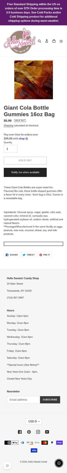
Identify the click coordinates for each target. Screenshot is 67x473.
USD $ (32, 421)
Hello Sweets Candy (37, 462)
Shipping (8, 125)
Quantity (8, 142)
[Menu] (61, 41)
